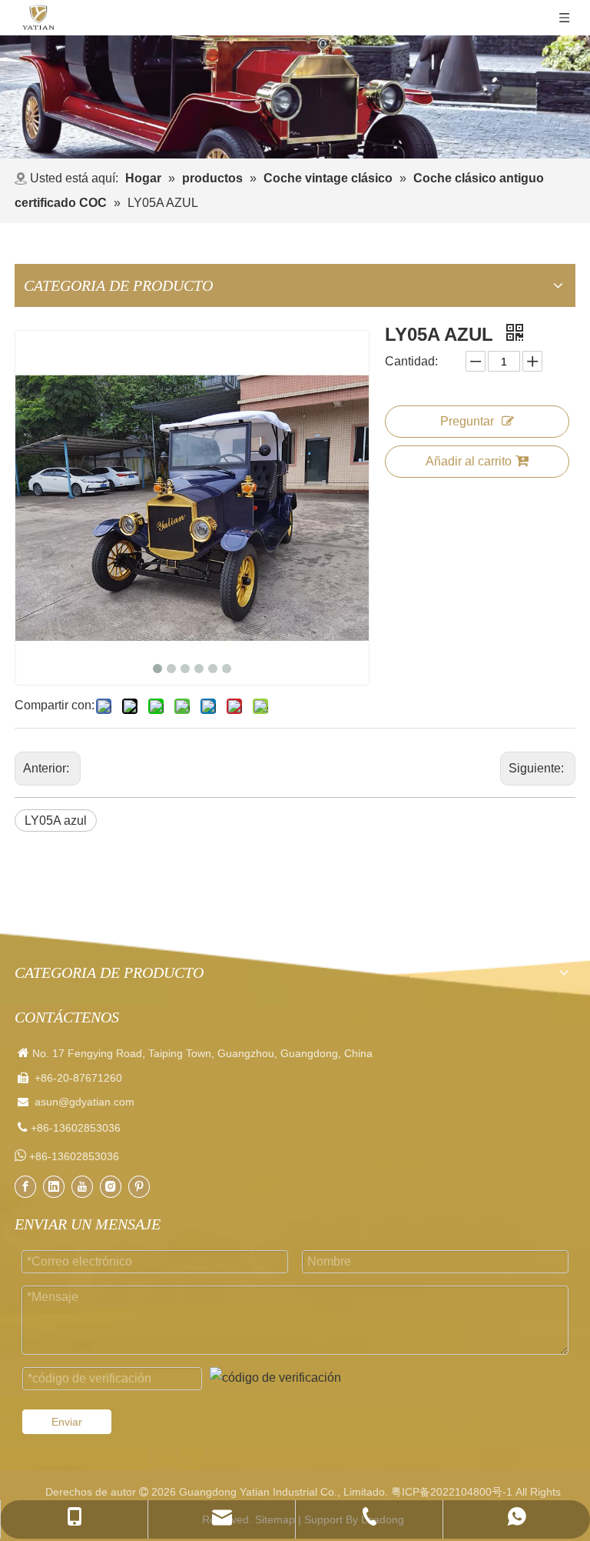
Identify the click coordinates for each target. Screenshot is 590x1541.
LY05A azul (56, 820)
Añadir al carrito (469, 461)
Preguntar (467, 421)
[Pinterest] (139, 1186)
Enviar (66, 1422)
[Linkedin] (54, 1186)
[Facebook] (25, 1186)
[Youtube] (82, 1186)
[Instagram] (110, 1186)
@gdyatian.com (96, 1102)
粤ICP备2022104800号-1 (451, 1492)
